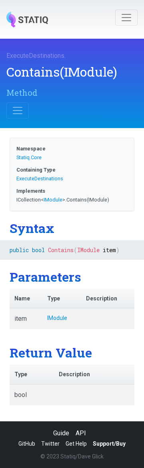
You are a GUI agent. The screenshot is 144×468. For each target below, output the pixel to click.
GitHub (26, 443)
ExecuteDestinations (35, 55)
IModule (53, 200)
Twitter (50, 443)
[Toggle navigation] (126, 18)
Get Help (76, 443)
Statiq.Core (29, 157)
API (81, 433)
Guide (61, 433)
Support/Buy (109, 443)
